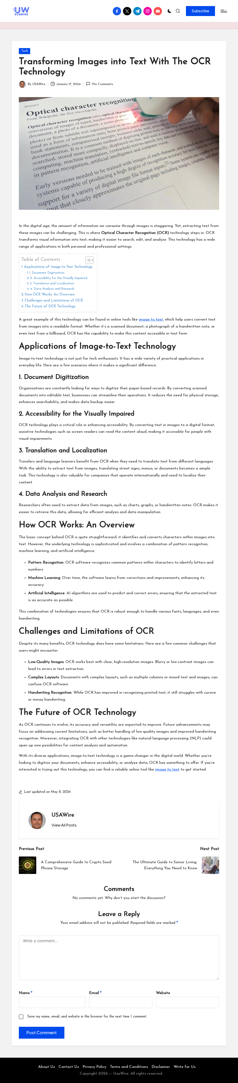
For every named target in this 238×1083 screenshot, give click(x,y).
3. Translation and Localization (52, 283)
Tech (24, 51)
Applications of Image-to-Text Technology (58, 267)
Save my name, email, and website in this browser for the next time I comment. (87, 1016)
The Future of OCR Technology (50, 306)
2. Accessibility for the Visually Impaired (58, 278)
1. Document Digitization (46, 272)
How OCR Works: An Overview (50, 294)
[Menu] (223, 11)
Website (163, 993)
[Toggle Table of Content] (87, 260)
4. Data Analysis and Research (52, 288)
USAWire (63, 815)
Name (25, 993)
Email (95, 993)
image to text (151, 320)
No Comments (102, 84)
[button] (200, 11)
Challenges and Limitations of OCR (54, 300)
